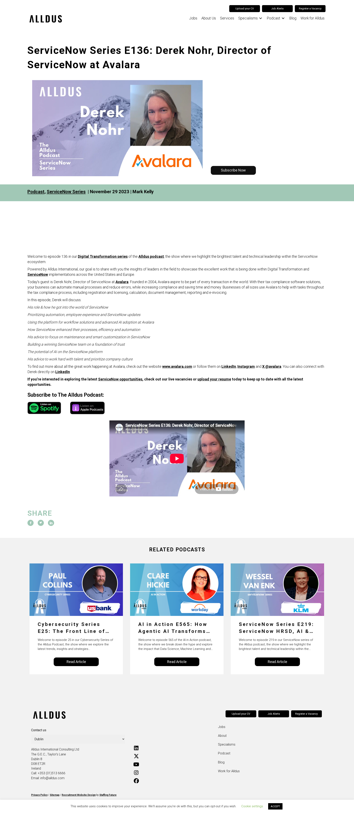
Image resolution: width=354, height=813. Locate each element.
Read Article (76, 662)
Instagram (246, 366)
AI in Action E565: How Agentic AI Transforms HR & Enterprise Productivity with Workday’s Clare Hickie (173, 628)
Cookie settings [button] (252, 806)
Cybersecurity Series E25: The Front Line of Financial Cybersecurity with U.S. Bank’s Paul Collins (73, 628)
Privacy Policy (39, 795)
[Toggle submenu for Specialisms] (260, 18)
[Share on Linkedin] (51, 523)
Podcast (35, 191)
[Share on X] (41, 523)
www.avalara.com (177, 366)
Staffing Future (108, 795)
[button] (233, 170)
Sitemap (54, 795)
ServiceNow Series (66, 191)
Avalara (122, 282)
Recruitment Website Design (79, 795)
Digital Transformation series (103, 256)
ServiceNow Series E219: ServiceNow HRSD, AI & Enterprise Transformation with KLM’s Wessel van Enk (276, 628)
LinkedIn (228, 366)
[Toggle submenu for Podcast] (283, 18)
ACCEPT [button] (275, 806)
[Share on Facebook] (30, 523)
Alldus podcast (151, 256)
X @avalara (271, 366)
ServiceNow (37, 274)
